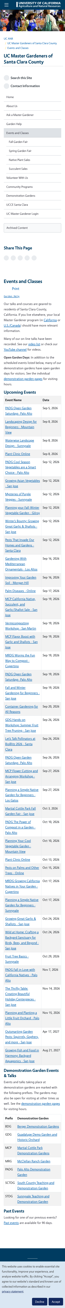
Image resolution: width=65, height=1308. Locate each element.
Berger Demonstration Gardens (38, 1126)
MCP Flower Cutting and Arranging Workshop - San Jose (21, 776)
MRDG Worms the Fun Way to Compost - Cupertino (20, 660)
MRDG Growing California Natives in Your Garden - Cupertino (22, 886)
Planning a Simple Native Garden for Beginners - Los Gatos (21, 795)
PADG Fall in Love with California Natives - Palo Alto (21, 975)
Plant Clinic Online (17, 454)
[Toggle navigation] (6, 4)
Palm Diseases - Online (20, 591)
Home (10, 97)
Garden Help (14, 124)
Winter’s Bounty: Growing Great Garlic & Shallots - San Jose (22, 526)
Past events (11, 1223)
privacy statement (12, 1291)
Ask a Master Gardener (20, 115)
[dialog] (32, 1284)
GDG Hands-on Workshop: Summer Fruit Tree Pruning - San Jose (21, 725)
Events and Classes (17, 133)
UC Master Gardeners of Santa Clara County (32, 43)
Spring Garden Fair (20, 151)
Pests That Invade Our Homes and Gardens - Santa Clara (19, 545)
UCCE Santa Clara (17, 204)
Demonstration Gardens (20, 195)
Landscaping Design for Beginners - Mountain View (21, 426)
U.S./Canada (12, 325)
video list (34, 344)
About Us (11, 106)
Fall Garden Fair (18, 142)
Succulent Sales (18, 169)
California (50, 320)
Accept (56, 1302)
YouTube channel (15, 349)
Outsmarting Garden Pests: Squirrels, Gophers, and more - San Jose (22, 1036)
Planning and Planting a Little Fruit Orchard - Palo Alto (22, 1018)
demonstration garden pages (23, 379)
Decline (39, 1302)
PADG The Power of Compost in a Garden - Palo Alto (20, 827)
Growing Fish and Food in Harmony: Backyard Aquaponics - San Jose (22, 1055)
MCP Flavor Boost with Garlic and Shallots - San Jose (21, 641)
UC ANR (8, 38)
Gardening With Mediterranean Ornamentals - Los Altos (21, 563)
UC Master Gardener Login (22, 214)
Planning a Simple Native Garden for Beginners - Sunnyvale (21, 905)
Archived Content (17, 228)
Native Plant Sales (19, 160)
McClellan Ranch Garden (33, 1161)
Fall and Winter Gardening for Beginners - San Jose (22, 693)
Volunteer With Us (17, 178)
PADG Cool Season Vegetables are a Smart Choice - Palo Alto (20, 467)
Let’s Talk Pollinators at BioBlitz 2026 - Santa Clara (20, 744)
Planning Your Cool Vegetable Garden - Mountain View (18, 846)
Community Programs (19, 187)
